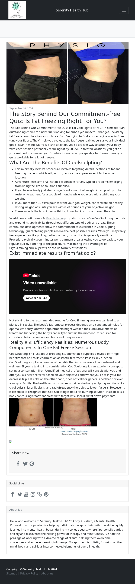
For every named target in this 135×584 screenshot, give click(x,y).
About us (47, 573)
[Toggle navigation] (124, 10)
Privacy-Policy (29, 573)
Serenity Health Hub (72, 10)
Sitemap (11, 573)
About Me (15, 510)
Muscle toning (55, 218)
